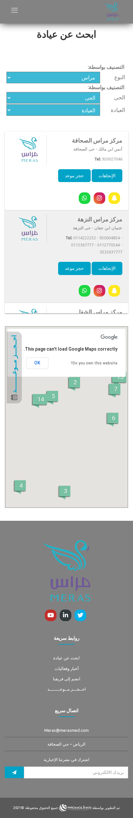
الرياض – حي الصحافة (66, 744)
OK (37, 362)
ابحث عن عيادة (66, 658)
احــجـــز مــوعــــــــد (66, 689)
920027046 (112, 159)
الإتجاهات (107, 175)
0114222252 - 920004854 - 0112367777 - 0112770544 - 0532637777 (96, 244)
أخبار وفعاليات (67, 668)
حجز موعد (74, 175)
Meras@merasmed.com (66, 730)
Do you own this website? (94, 363)
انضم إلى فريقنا (66, 678)
